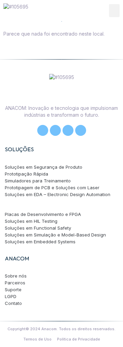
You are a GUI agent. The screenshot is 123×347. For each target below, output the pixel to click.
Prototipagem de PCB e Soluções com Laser (52, 187)
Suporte (13, 289)
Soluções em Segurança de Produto (43, 167)
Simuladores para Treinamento (38, 180)
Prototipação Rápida (26, 174)
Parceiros (15, 282)
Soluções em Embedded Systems (40, 241)
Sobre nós (16, 276)
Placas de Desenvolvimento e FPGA (43, 214)
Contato (13, 303)
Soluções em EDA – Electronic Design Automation (57, 194)
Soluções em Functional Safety (38, 228)
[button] (114, 10)
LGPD (10, 296)
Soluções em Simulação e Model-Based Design (55, 234)
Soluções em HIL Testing (31, 221)
